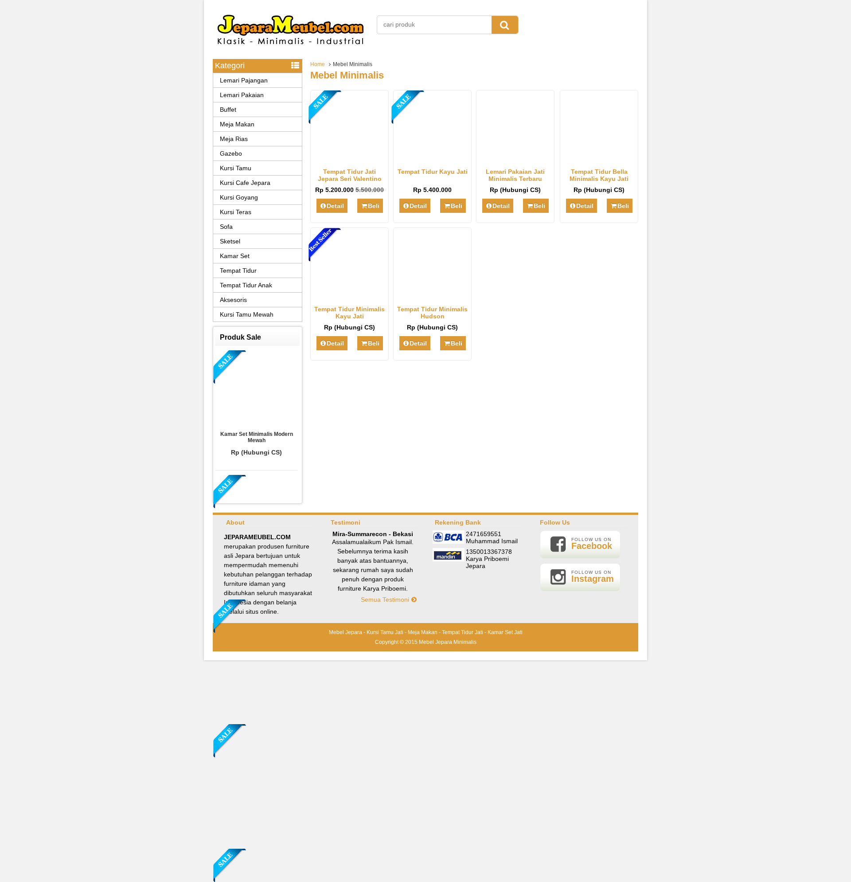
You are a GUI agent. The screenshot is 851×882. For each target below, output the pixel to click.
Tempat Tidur (238, 270)
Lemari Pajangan (244, 80)
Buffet (228, 109)
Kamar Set (235, 255)
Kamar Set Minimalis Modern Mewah (256, 437)
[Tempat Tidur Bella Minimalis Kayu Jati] (599, 158)
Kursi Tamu (235, 168)
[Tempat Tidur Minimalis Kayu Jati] (349, 295)
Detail (335, 205)
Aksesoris (233, 299)
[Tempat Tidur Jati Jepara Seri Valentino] (349, 158)
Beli (373, 205)
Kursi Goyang (239, 197)
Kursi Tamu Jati (385, 632)
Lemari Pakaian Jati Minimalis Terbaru (515, 175)
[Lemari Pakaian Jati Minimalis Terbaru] (515, 158)
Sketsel (230, 241)
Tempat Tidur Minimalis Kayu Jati (349, 313)
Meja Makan (237, 124)
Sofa (226, 226)
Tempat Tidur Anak (246, 285)
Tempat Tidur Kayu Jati (433, 171)
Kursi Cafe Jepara (245, 182)
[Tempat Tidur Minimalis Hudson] (432, 295)
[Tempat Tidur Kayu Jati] (432, 158)
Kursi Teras (235, 212)
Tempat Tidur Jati (462, 632)
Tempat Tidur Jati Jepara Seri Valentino (350, 175)
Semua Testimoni (386, 599)
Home (317, 64)
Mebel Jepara (345, 632)
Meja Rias (234, 138)
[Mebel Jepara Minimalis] (290, 48)
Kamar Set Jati (505, 632)
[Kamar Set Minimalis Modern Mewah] (256, 388)
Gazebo (231, 153)
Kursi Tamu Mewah (246, 314)
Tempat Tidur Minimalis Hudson (432, 313)
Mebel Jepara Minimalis (447, 642)
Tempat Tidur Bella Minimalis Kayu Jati (599, 175)
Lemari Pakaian (242, 94)
